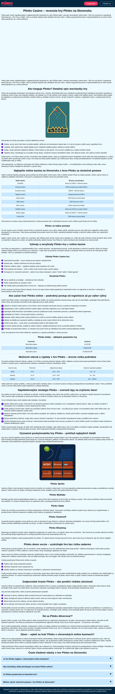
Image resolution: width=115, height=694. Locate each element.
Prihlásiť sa (107, 3)
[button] (112, 588)
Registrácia (91, 3)
